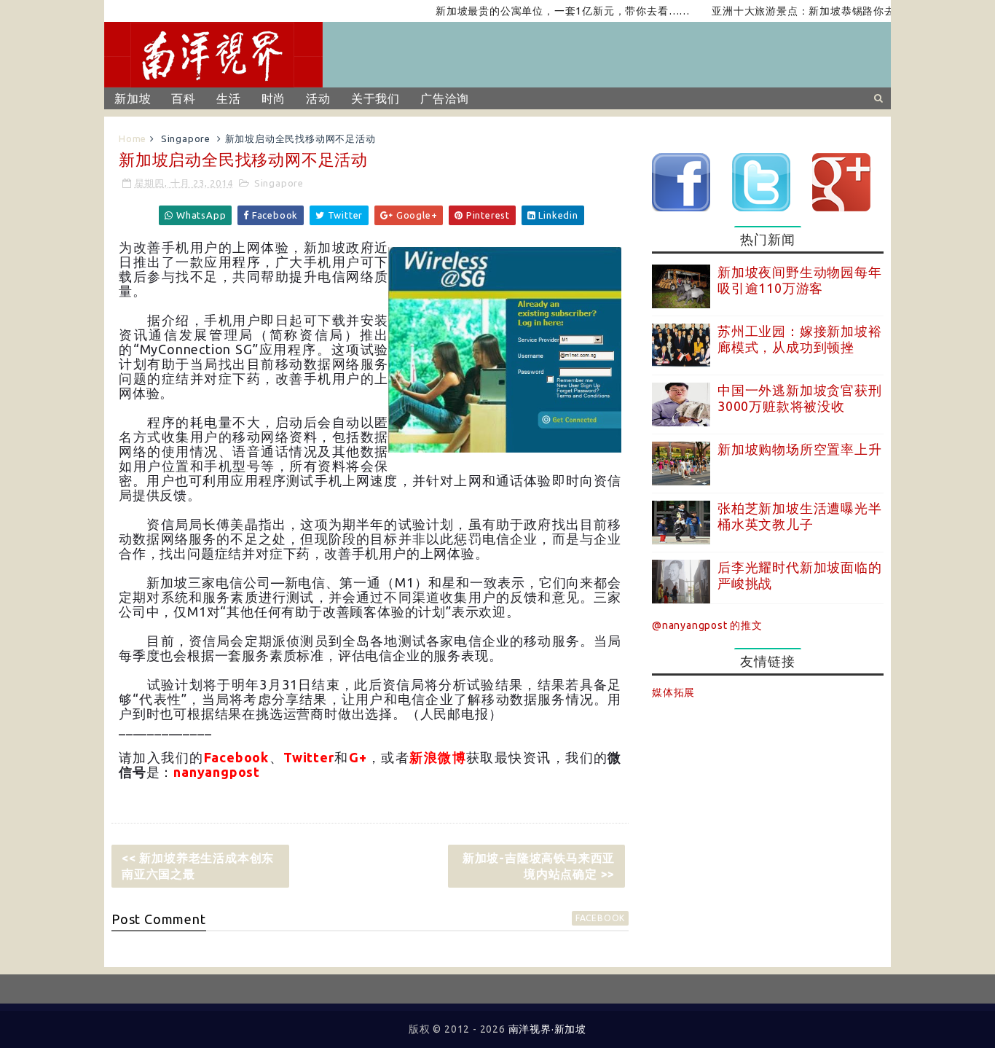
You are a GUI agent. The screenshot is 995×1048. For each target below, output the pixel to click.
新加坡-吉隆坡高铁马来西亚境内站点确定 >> (539, 865)
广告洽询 (444, 98)
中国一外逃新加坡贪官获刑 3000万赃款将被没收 (799, 398)
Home (132, 138)
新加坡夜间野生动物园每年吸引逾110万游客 (799, 280)
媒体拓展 (673, 692)
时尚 (273, 98)
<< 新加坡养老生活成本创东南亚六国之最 (198, 865)
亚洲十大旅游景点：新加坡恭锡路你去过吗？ (802, 11)
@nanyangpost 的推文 (707, 625)
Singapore (186, 138)
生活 (228, 98)
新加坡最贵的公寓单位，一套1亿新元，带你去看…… (545, 11)
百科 (183, 98)
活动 (318, 98)
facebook (600, 918)
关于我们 (375, 98)
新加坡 (132, 98)
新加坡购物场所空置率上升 (799, 449)
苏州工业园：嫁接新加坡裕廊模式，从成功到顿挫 (799, 339)
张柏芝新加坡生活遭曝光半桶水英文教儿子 (799, 516)
